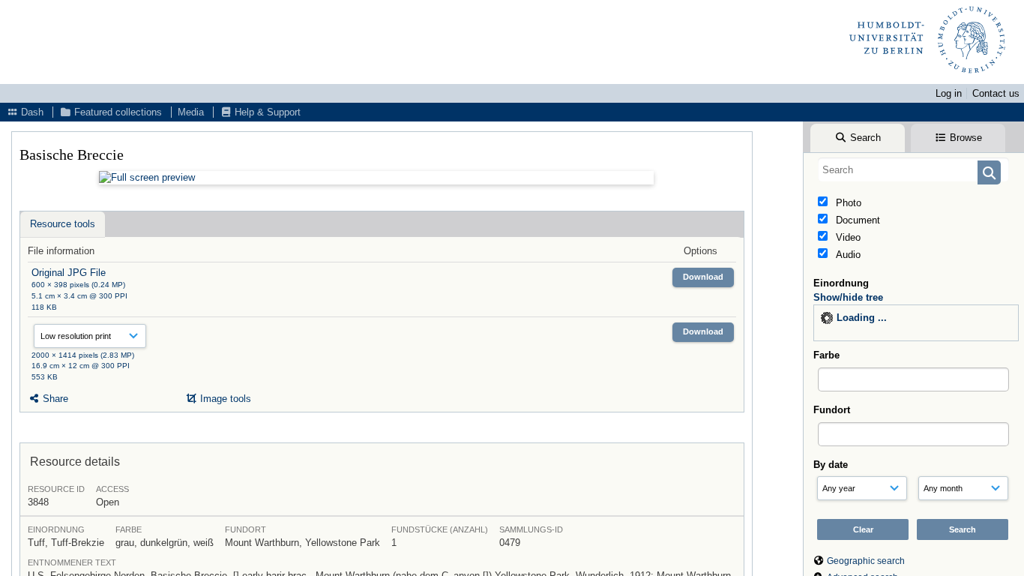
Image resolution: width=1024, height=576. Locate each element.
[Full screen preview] (376, 177)
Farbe (826, 355)
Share (54, 398)
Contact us (996, 93)
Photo (847, 202)
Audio (847, 254)
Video (847, 237)
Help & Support (266, 112)
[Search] (989, 172)
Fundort (831, 410)
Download (703, 276)
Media (191, 112)
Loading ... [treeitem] (862, 317)
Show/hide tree (848, 297)
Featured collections (116, 112)
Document (856, 220)
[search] (913, 170)
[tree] (916, 323)
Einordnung (841, 283)
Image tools (224, 398)
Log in (949, 93)
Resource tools (62, 224)
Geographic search (866, 561)
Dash (30, 112)
